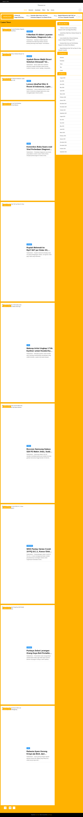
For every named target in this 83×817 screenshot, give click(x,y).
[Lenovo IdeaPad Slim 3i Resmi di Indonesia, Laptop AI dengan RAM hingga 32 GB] (13, 79)
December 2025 (63, 103)
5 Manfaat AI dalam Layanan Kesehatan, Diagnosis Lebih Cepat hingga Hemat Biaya (40, 36)
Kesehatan (37, 10)
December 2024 (63, 142)
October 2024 (63, 148)
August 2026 (62, 77)
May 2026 (62, 87)
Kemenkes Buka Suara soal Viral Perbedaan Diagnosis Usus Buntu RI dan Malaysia (33, 16)
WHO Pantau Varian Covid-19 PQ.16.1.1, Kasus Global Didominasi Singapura (39, 550)
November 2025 (63, 106)
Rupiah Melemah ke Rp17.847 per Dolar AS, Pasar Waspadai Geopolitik (60, 16)
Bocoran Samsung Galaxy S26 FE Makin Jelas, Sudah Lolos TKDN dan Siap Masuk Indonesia (39, 450)
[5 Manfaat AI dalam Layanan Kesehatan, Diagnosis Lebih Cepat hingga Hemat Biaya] (13, 29)
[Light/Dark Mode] (80, 10)
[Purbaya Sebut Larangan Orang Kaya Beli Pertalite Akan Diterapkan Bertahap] (13, 654)
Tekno (43, 10)
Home (25, 10)
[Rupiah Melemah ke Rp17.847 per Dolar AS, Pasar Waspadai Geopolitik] (13, 251)
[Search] (75, 10)
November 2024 (63, 145)
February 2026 (63, 97)
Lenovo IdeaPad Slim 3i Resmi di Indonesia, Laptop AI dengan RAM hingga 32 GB (39, 85)
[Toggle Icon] (2, 10)
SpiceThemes (49, 814)
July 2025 (62, 119)
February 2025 (63, 135)
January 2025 (62, 139)
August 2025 (62, 116)
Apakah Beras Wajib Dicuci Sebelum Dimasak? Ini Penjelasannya (39, 60)
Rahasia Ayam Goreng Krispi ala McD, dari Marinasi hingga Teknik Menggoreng (37, 752)
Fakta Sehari (37, 814)
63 (10, 807)
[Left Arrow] (78, 17)
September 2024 (63, 151)
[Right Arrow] (80, 17)
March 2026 (62, 93)
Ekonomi (31, 10)
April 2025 (62, 129)
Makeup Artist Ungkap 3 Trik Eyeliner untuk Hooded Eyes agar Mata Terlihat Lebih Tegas (40, 349)
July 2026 (62, 81)
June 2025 (62, 122)
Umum (52, 10)
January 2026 (62, 100)
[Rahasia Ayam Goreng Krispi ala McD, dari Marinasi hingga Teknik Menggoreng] (13, 755)
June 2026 (62, 84)
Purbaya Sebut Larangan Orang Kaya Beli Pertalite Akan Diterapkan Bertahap (39, 652)
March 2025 (62, 132)
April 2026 (62, 90)
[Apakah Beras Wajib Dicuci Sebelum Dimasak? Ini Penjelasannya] (13, 54)
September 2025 (63, 113)
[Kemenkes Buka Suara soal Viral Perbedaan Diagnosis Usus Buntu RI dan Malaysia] (13, 150)
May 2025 (62, 126)
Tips (48, 10)
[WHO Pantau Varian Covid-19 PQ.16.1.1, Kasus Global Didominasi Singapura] (13, 553)
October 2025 (63, 110)
